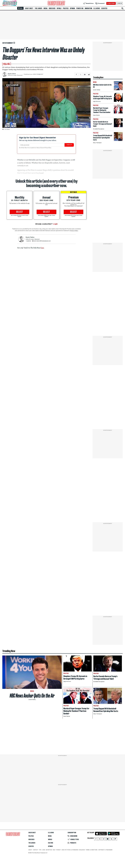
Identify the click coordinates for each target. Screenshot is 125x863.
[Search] (122, 8)
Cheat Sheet (29, 8)
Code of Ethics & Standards (70, 849)
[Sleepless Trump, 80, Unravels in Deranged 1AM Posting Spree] (118, 101)
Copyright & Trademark (105, 849)
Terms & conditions (91, 849)
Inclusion (82, 849)
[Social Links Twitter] (99, 839)
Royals (59, 8)
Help (54, 849)
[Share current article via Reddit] (89, 74)
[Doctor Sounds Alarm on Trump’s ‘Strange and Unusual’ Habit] (118, 126)
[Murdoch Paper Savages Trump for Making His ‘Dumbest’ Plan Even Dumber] (118, 113)
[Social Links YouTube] (107, 839)
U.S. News (96, 8)
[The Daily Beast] (56, 3)
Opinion (72, 8)
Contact (35, 849)
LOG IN (119, 3)
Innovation (88, 8)
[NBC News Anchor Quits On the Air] (118, 89)
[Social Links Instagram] (103, 839)
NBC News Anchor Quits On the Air (32, 696)
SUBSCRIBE (111, 3)
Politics (65, 8)
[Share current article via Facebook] (76, 74)
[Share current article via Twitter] (80, 74)
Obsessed (52, 8)
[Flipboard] (115, 839)
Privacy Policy (48, 147)
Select (19, 212)
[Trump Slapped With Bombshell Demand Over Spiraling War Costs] (118, 140)
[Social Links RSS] (111, 839)
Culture (50, 843)
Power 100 (79, 8)
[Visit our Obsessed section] (16, 3)
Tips (40, 849)
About (30, 849)
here (42, 248)
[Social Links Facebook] (95, 839)
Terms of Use (40, 147)
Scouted (104, 8)
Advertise (49, 849)
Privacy (58, 849)
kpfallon (29, 241)
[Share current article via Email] (84, 74)
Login (55, 224)
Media (45, 8)
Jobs (43, 849)
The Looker (38, 8)
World (50, 839)
